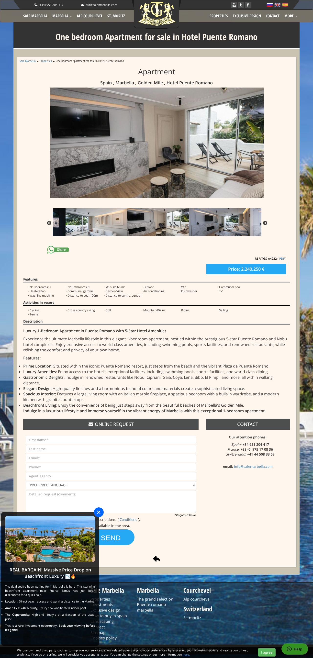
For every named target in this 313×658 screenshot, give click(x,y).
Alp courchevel (197, 599)
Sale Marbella (28, 61)
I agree (266, 652)
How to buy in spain (108, 615)
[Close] (99, 512)
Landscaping (102, 621)
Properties (46, 61)
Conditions (129, 519)
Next (265, 223)
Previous (49, 223)
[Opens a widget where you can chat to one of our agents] (294, 649)
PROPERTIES (219, 16)
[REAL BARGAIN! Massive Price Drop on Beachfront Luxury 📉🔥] (50, 538)
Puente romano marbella (151, 607)
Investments (101, 604)
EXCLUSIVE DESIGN (247, 16)
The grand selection (155, 599)
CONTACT (272, 16)
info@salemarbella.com (100, 5)
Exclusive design (105, 610)
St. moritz (192, 617)
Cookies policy (103, 638)
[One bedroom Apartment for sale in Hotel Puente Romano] (157, 143)
